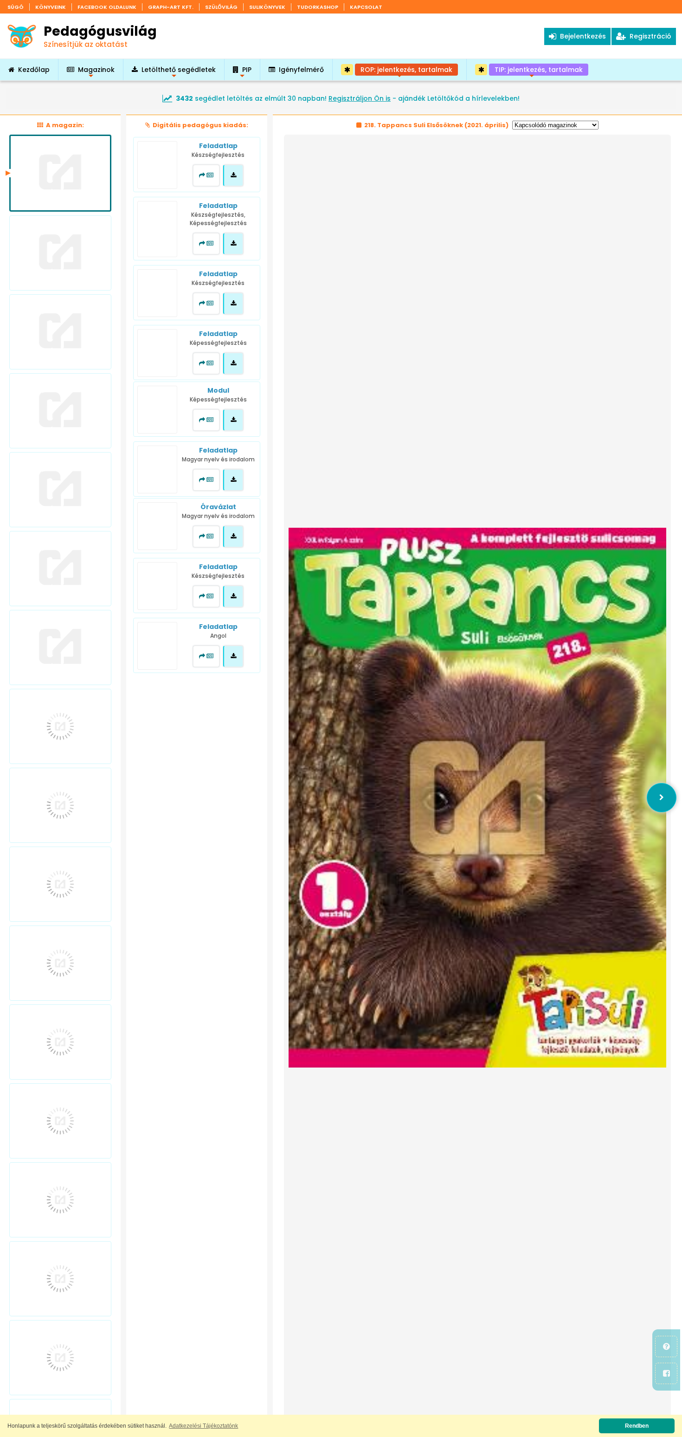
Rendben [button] (637, 1426)
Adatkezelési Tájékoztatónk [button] (203, 1426)
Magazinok (96, 72)
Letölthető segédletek (179, 72)
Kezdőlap (34, 69)
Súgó (15, 7)
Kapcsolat (366, 7)
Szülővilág (221, 7)
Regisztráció (648, 36)
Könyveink (50, 7)
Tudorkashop (317, 7)
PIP (246, 72)
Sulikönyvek (267, 7)
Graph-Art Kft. (170, 7)
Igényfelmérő (301, 69)
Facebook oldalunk (106, 7)
